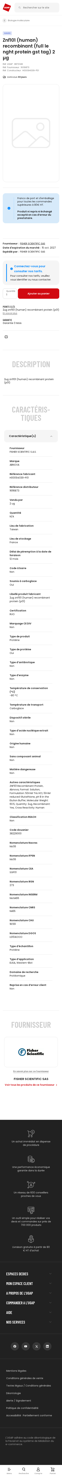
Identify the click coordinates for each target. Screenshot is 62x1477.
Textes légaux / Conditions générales (28, 1385)
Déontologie (13, 1393)
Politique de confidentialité (22, 1408)
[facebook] (15, 1346)
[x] (36, 1346)
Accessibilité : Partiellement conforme (29, 1415)
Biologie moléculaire (18, 20)
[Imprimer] (6, 336)
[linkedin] (47, 1346)
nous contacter (41, 279)
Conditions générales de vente (24, 1378)
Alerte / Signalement (18, 1400)
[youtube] (26, 1346)
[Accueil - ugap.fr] (7, 7)
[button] (9, 1471)
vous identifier (18, 279)
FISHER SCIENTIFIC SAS (32, 243)
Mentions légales (16, 1371)
